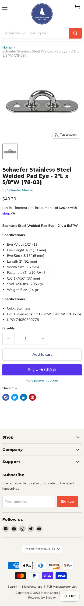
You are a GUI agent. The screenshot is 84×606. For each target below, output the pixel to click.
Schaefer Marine (20, 190)
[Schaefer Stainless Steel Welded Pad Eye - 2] (10, 151)
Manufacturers (32, 587)
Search (12, 587)
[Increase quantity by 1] (43, 339)
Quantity (8, 328)
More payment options (42, 380)
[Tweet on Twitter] (14, 397)
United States (39, 549)
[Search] (75, 33)
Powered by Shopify (42, 598)
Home (7, 47)
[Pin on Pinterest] (32, 397)
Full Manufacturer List (62, 587)
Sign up (67, 501)
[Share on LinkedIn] (23, 397)
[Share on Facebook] (5, 397)
